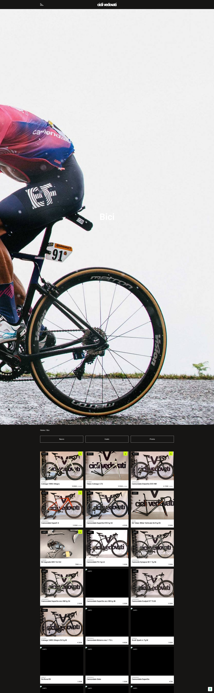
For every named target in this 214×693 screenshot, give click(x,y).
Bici (47, 430)
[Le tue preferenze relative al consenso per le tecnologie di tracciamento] (210, 689)
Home (42, 430)
